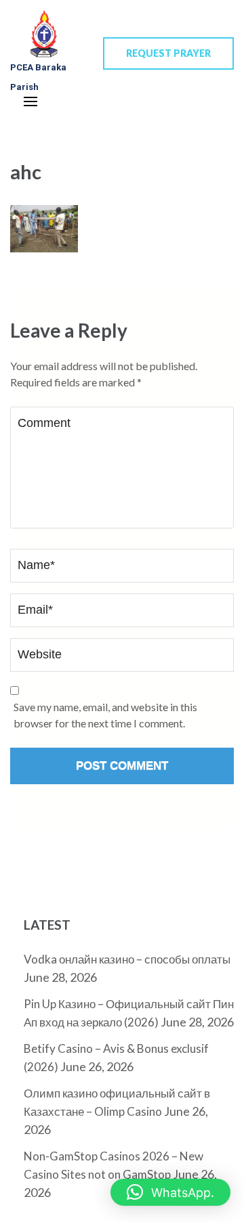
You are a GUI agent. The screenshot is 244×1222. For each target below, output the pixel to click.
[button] (170, 1192)
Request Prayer (168, 53)
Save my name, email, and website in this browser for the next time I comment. (105, 714)
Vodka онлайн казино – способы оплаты (127, 959)
